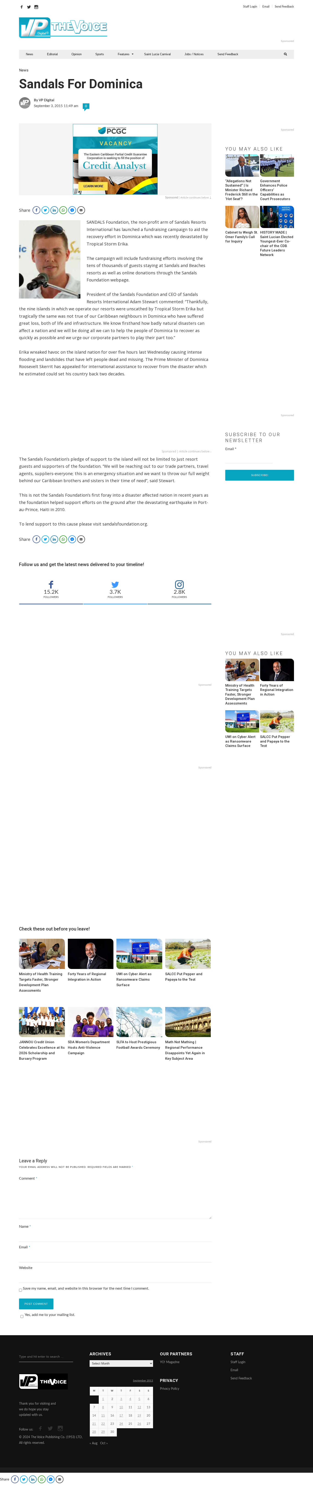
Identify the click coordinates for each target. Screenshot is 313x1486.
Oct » (104, 1443)
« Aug (93, 1443)
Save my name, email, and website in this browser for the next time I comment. (86, 1288)
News (29, 54)
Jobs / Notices (194, 54)
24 (121, 1424)
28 (94, 1432)
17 (121, 1415)
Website (25, 1268)
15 (103, 1415)
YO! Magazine (169, 1362)
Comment (28, 1178)
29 (103, 1432)
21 (94, 1424)
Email (265, 6)
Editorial (52, 54)
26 (139, 1424)
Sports (99, 54)
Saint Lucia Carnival (157, 54)
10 (121, 1407)
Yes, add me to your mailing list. (50, 1315)
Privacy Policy (169, 1388)
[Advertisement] (212, 27)
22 (103, 1424)
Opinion (76, 54)
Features (123, 54)
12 (139, 1407)
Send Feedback (284, 6)
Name (25, 1226)
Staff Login (250, 6)
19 (139, 1415)
